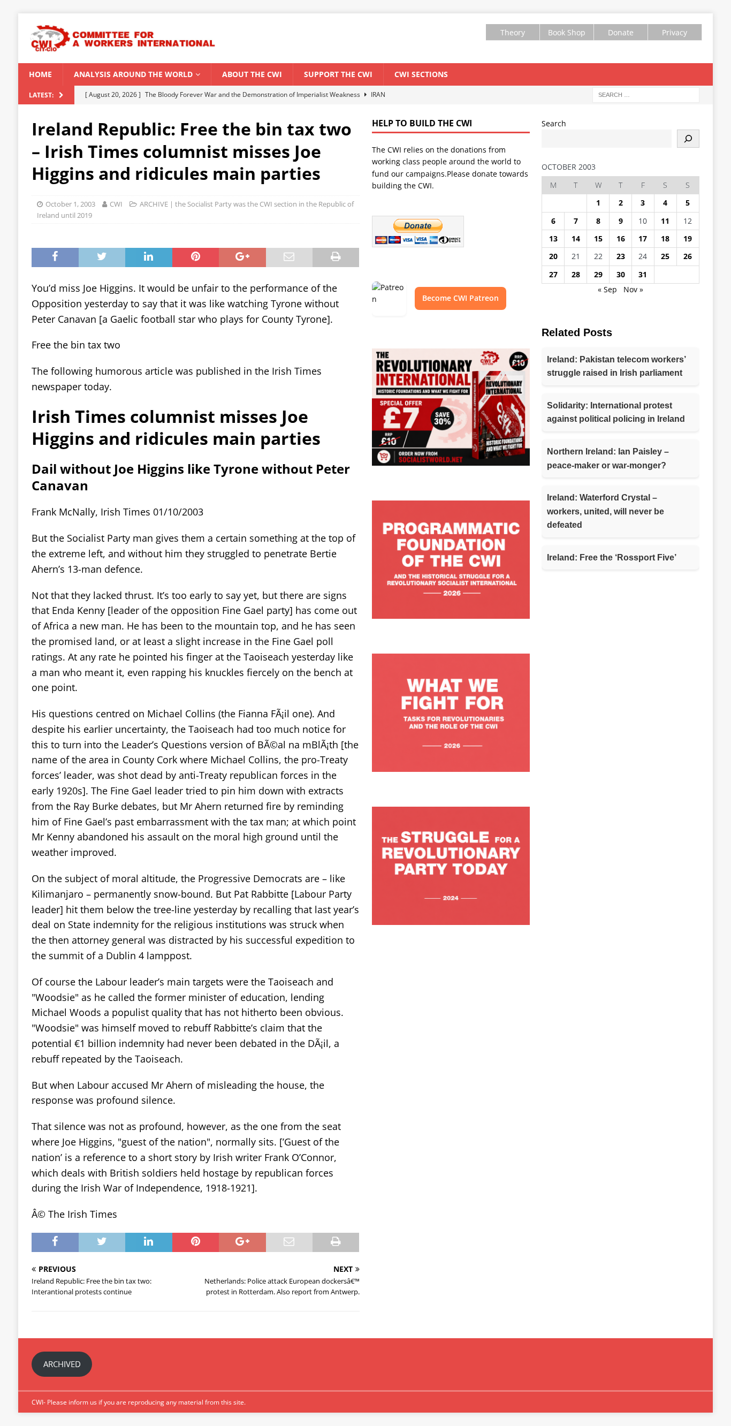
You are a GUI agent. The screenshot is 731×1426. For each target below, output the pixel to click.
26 (687, 256)
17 (642, 238)
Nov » (633, 289)
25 (665, 256)
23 (620, 256)
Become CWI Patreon (460, 298)
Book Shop (566, 32)
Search (554, 123)
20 (553, 256)
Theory (512, 32)
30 (620, 274)
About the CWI (252, 74)
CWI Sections (421, 74)
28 (576, 274)
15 (598, 238)
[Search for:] (645, 94)
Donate (621, 32)
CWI (116, 204)
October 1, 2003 (70, 204)
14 (576, 238)
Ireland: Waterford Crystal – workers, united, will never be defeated (605, 511)
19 (687, 238)
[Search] (688, 139)
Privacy (674, 32)
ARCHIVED (62, 1364)
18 (665, 238)
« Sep (607, 289)
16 (620, 238)
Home (40, 74)
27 (553, 274)
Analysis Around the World (133, 74)
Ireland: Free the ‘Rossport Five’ (611, 557)
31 (642, 274)
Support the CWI (338, 74)
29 (598, 274)
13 (553, 238)
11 (665, 221)
